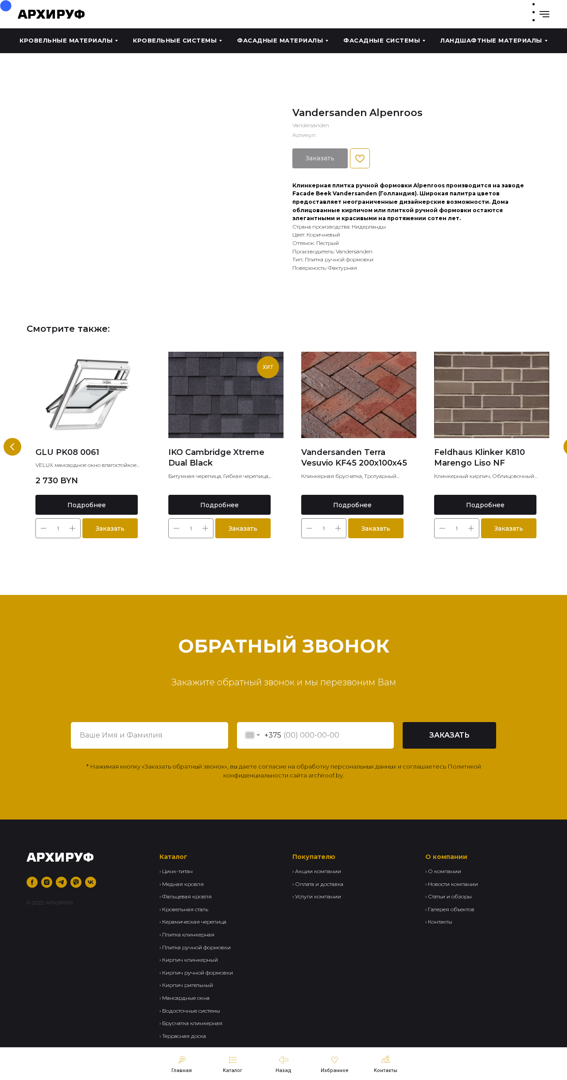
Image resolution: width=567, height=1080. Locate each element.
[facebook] (32, 882)
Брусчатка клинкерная (192, 1023)
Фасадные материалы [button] (280, 40)
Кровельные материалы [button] (66, 40)
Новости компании (453, 884)
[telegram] (61, 882)
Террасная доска (184, 1036)
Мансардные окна (186, 998)
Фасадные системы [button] (381, 40)
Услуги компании (318, 896)
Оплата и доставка (319, 884)
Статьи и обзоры (450, 896)
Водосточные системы (191, 1010)
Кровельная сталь (185, 909)
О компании (444, 871)
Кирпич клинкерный (190, 959)
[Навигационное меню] (544, 14)
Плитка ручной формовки (196, 947)
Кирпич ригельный (187, 985)
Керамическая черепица (194, 921)
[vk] (90, 882)
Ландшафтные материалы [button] (491, 40)
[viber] (76, 882)
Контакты (440, 921)
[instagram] (46, 882)
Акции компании (318, 871)
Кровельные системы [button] (175, 40)
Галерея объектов (451, 909)
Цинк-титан (177, 871)
